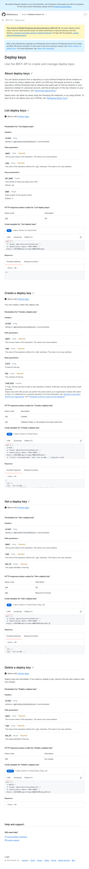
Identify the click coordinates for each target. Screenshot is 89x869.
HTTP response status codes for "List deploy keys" (27, 207)
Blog (73, 860)
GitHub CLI (28, 237)
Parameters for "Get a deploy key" (19, 517)
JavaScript (17, 237)
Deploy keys (19, 20)
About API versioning (46, 48)
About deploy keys (17, 73)
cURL (9, 237)
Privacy (40, 860)
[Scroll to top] (84, 864)
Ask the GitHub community (17, 837)
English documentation (62, 7)
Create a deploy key (18, 293)
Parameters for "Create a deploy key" (21, 312)
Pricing (53, 860)
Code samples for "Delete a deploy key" (22, 764)
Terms (32, 860)
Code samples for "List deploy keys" (21, 224)
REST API (9, 20)
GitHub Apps (23, 116)
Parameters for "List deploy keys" (19, 126)
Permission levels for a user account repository (47, 397)
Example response (14, 261)
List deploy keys (15, 110)
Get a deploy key (16, 501)
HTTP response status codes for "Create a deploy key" (29, 405)
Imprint (24, 860)
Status (46, 860)
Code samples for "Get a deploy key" (21, 598)
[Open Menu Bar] (85, 14)
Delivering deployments (45, 90)
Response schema (31, 261)
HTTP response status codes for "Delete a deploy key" (29, 748)
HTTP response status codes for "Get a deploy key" (27, 576)
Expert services (64, 860)
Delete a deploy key (18, 667)
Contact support (13, 840)
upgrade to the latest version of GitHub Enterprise (32, 33)
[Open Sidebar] (3, 20)
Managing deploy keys (57, 98)
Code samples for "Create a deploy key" (22, 428)
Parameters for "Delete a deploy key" (21, 689)
